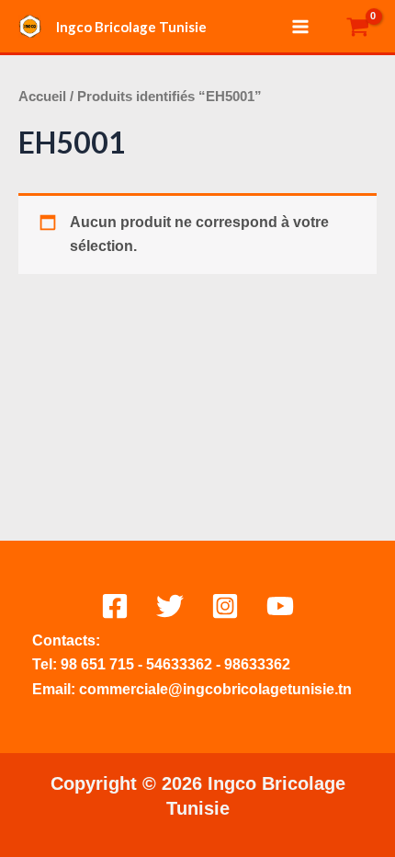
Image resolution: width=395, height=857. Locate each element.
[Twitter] (170, 606)
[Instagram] (225, 606)
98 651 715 (97, 664)
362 (199, 664)
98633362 (257, 664)
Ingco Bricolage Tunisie (131, 26)
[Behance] (280, 606)
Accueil (42, 96)
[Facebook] (115, 606)
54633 (166, 664)
